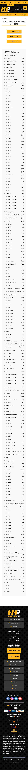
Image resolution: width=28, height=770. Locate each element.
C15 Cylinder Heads (10, 73)
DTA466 (10, 439)
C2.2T (9, 184)
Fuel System (9, 393)
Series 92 (10, 328)
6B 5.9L (9, 230)
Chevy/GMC (8, 193)
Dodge (7, 332)
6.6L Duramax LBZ (12, 199)
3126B (9, 116)
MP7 (9, 516)
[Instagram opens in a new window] (12, 698)
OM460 (9, 531)
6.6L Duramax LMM (12, 209)
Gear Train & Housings (11, 399)
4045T (9, 482)
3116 (9, 110)
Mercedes (8, 522)
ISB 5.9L (10, 242)
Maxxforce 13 (11, 445)
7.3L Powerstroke (12, 384)
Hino (7, 408)
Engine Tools (9, 365)
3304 (9, 132)
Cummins (8, 221)
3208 (9, 129)
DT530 (9, 430)
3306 (9, 135)
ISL (8, 252)
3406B (9, 144)
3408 (9, 153)
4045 (9, 479)
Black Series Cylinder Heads (14, 292)
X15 (9, 285)
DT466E (10, 427)
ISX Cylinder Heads (10, 461)
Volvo (7, 582)
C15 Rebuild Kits (10, 76)
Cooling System (10, 212)
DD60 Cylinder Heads (11, 295)
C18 (9, 181)
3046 (9, 101)
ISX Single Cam (11, 264)
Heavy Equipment (10, 405)
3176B (9, 126)
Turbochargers (9, 567)
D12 (9, 585)
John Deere (8, 470)
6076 (9, 491)
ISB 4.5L (10, 239)
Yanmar (8, 591)
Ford (7, 371)
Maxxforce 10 (11, 442)
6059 (9, 485)
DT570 (9, 436)
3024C (9, 92)
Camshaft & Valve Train (12, 83)
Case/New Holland (10, 86)
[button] (14, 14)
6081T (9, 494)
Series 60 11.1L (12, 316)
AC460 (9, 510)
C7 (8, 187)
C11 (9, 163)
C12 (9, 166)
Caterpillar (8, 89)
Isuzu (7, 458)
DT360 (9, 421)
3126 (9, 113)
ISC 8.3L (10, 249)
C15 (9, 172)
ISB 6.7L (10, 245)
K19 (9, 267)
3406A (9, 141)
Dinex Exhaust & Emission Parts (16, 344)
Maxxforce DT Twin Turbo (14, 454)
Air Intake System (10, 64)
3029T (9, 473)
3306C (9, 138)
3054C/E (10, 107)
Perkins (7, 550)
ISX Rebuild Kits (9, 467)
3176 (9, 123)
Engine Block (9, 356)
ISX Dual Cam (11, 261)
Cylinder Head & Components (13, 288)
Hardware (8, 402)
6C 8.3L (9, 233)
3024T (9, 95)
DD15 (9, 304)
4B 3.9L (9, 224)
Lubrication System (11, 500)
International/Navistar (11, 414)
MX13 (9, 544)
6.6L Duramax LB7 (12, 196)
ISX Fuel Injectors (10, 464)
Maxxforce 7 (11, 448)
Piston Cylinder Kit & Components (14, 553)
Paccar (7, 540)
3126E (9, 119)
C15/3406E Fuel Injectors (12, 80)
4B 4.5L (10, 227)
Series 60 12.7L (12, 319)
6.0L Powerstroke (12, 375)
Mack (7, 507)
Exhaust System (10, 368)
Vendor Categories (10, 576)
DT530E (10, 433)
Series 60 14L (11, 322)
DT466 (9, 424)
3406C (9, 147)
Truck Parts (9, 564)
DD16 (9, 307)
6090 (9, 497)
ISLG (9, 255)
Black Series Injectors (13, 390)
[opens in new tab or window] (14, 721)
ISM (9, 258)
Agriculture (8, 58)
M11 (9, 273)
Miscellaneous (9, 534)
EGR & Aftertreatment (11, 341)
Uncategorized (9, 573)
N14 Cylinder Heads (10, 537)
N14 (9, 276)
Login (18, 2)
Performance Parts (10, 547)
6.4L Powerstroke (12, 378)
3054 (9, 104)
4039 (9, 476)
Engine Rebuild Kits (10, 359)
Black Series (9, 67)
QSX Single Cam (12, 282)
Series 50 (10, 310)
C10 (9, 159)
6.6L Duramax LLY (12, 202)
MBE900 (10, 528)
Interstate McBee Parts (14, 579)
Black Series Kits (12, 362)
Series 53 (10, 313)
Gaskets (8, 396)
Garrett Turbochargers (13, 570)
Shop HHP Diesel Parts (11, 561)
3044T (9, 98)
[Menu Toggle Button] (25, 8)
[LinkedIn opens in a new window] (16, 698)
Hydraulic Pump (9, 411)
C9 (8, 190)
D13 (9, 588)
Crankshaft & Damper (11, 218)
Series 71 (10, 325)
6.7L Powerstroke (12, 381)
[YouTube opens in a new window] (20, 698)
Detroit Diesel (9, 298)
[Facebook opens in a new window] (8, 698)
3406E (9, 150)
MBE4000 (10, 525)
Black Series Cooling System (15, 215)
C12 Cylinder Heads (10, 70)
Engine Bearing (9, 353)
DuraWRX (10, 347)
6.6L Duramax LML (12, 205)
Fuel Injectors (9, 387)
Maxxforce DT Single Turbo (14, 451)
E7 (8, 513)
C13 (9, 169)
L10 (9, 270)
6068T (9, 488)
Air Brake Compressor (11, 61)
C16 (9, 178)
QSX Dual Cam (11, 279)
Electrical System (10, 350)
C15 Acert (10, 175)
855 (9, 236)
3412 (9, 156)
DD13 (9, 301)
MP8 (9, 519)
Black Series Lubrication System (16, 504)
